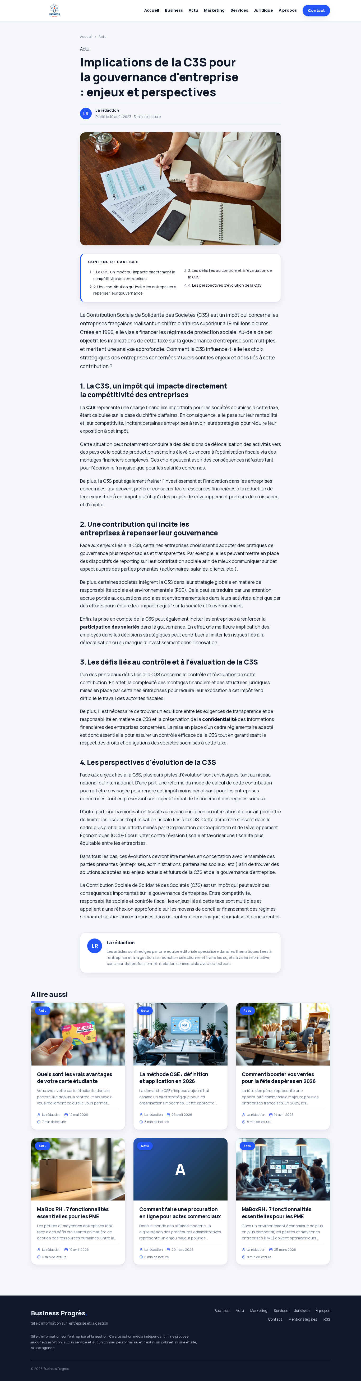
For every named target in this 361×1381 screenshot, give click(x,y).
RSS (326, 1319)
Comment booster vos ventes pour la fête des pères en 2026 (279, 1078)
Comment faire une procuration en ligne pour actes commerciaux (180, 1213)
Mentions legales (303, 1319)
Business (174, 10)
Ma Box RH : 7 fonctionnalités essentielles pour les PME (73, 1213)
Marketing (214, 10)
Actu (193, 10)
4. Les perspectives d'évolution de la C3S (224, 285)
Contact (316, 10)
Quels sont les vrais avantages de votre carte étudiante (74, 1078)
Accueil (151, 10)
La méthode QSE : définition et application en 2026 (173, 1078)
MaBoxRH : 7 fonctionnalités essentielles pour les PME (276, 1213)
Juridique (263, 10)
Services (239, 10)
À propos (288, 10)
